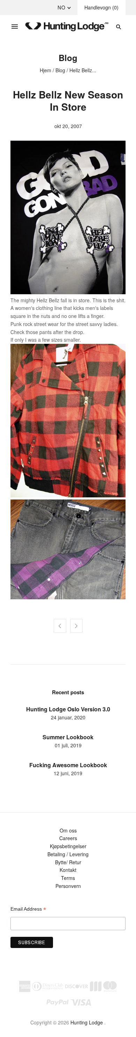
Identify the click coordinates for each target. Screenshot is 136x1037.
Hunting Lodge (86, 1022)
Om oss (68, 830)
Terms (68, 877)
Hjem (45, 70)
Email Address (28, 909)
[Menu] (14, 27)
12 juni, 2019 (68, 773)
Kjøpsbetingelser (68, 846)
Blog (60, 70)
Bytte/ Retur (68, 862)
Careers (68, 838)
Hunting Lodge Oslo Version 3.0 (68, 709)
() (101, 7)
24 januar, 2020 (68, 717)
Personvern (68, 885)
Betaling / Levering (68, 854)
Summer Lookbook (68, 737)
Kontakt (68, 869)
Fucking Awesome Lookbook (68, 765)
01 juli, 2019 (68, 745)
